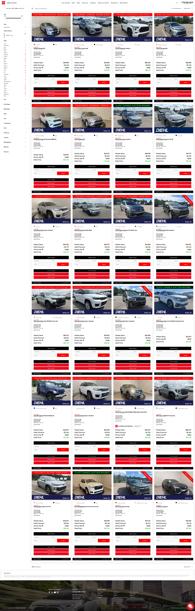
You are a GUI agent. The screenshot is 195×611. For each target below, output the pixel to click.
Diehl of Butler (37, 100)
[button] (69, 27)
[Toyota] (3, 2)
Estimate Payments (51, 92)
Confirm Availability (51, 88)
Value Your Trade (51, 95)
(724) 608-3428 (187, 2)
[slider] (5, 18)
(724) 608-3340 (65, 100)
